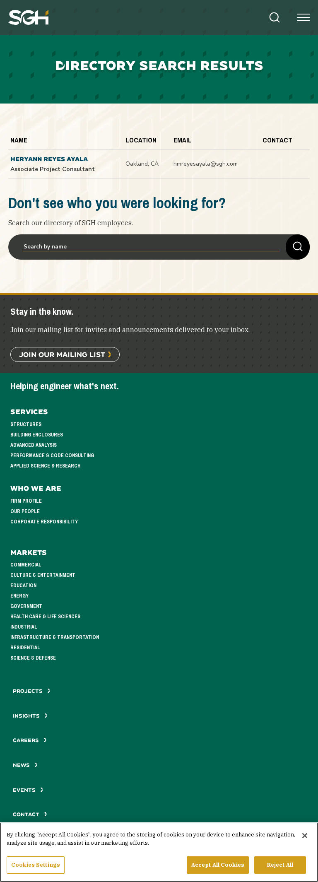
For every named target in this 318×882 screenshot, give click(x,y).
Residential (25, 647)
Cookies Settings (35, 864)
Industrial (23, 626)
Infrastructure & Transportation (54, 637)
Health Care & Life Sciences (45, 616)
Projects (28, 691)
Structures (25, 424)
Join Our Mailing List (62, 354)
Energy (19, 595)
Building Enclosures (36, 434)
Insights (27, 716)
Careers (27, 740)
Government (26, 606)
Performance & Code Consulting (52, 455)
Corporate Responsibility (44, 521)
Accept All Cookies (217, 864)
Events (25, 790)
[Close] (305, 836)
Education (23, 585)
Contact (27, 814)
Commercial (25, 564)
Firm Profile (26, 501)
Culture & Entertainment (42, 575)
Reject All (280, 864)
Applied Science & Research (45, 465)
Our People (25, 511)
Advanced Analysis (33, 445)
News (21, 765)
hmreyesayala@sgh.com (205, 164)
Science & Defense (33, 658)
